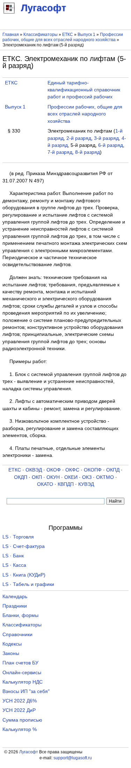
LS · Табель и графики (28, 584)
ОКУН (53, 477)
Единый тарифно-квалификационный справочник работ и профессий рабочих (84, 90)
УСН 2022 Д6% (19, 700)
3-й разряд (106, 138)
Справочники (17, 634)
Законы (10, 653)
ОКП (37, 477)
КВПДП (66, 484)
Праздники (14, 606)
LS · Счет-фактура (23, 546)
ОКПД (112, 470)
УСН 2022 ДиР (19, 710)
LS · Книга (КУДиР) (23, 575)
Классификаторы (40, 34)
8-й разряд (87, 152)
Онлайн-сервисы (21, 672)
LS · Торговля (18, 537)
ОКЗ (87, 477)
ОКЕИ (71, 477)
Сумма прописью (22, 720)
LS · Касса (14, 565)
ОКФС (72, 470)
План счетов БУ (20, 662)
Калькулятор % (19, 729)
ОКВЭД (34, 470)
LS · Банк (13, 555)
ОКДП (20, 477)
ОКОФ (53, 470)
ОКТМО (105, 477)
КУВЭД (86, 484)
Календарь (14, 596)
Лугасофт (28, 752)
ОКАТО (45, 484)
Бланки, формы (20, 615)
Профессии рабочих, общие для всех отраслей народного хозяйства (62, 37)
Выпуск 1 (86, 34)
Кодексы (12, 644)
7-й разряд (60, 152)
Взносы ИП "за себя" (26, 691)
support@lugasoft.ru (72, 757)
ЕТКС (67, 34)
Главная (10, 34)
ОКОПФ (93, 470)
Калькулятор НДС (22, 682)
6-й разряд (110, 145)
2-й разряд (78, 138)
